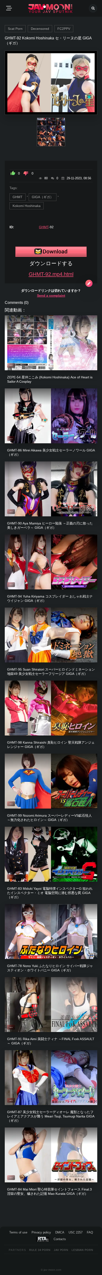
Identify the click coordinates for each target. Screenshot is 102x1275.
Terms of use (18, 1232)
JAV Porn (61, 1250)
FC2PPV (63, 29)
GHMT (18, 197)
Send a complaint (51, 295)
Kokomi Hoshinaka (27, 206)
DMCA (59, 1232)
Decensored (40, 29)
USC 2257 (76, 1232)
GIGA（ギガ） (42, 197)
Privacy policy (41, 1232)
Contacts (60, 1239)
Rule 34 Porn (40, 1250)
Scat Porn (15, 29)
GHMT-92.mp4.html (51, 274)
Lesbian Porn (82, 1250)
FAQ (90, 1232)
